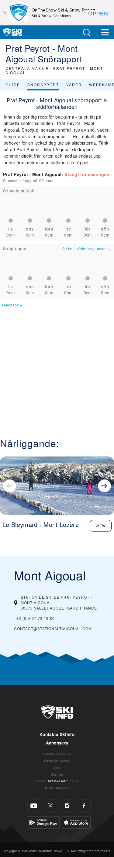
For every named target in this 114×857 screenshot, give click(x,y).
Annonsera (57, 743)
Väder (74, 84)
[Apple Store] (76, 822)
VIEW (100, 525)
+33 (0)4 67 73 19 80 (34, 618)
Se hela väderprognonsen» (86, 248)
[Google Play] (43, 822)
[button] (87, 32)
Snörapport (43, 84)
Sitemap (57, 774)
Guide (12, 84)
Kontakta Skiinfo (57, 734)
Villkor (57, 767)
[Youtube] (33, 806)
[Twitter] (50, 806)
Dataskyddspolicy (57, 760)
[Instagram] (67, 806)
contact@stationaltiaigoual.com (53, 628)
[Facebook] (84, 806)
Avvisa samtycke (57, 788)
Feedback (10, 305)
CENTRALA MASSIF (27, 68)
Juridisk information (57, 754)
